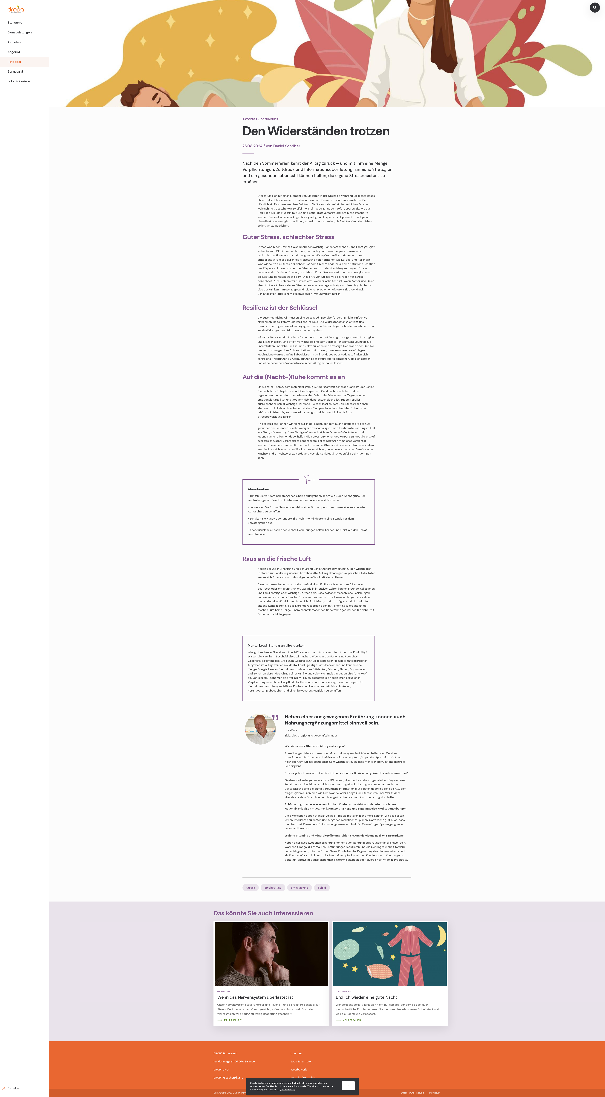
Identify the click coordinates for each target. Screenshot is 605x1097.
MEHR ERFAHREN (233, 1020)
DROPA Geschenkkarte (228, 1077)
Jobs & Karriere (19, 81)
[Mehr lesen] (271, 973)
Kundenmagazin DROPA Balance (234, 1061)
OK (348, 1085)
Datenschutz (287, 1089)
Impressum (434, 1092)
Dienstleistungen (20, 32)
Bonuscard (15, 71)
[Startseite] (24, 9)
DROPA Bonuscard (225, 1053)
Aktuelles (14, 42)
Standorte (15, 23)
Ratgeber (14, 62)
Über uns (296, 1053)
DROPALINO (221, 1069)
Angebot (14, 52)
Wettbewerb (299, 1069)
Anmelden (14, 1088)
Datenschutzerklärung (412, 1092)
